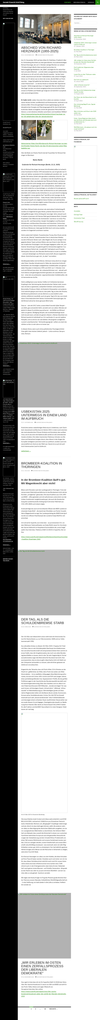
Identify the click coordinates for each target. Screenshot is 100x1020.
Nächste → (53, 1009)
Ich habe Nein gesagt (9, 446)
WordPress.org (78, 221)
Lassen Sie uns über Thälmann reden (85, 74)
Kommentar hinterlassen (45, 55)
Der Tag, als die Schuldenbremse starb (42, 621)
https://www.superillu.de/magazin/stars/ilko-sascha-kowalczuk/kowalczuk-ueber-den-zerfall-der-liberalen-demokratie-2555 (43, 993)
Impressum (91, 2)
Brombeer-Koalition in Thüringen (41, 465)
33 (45, 1009)
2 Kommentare (7, 450)
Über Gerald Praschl (79, 2)
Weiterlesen (6, 264)
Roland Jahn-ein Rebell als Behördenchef (8, 269)
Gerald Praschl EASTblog (13, 2)
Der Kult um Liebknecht (81, 79)
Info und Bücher (8, 18)
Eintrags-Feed (78, 214)
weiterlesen (26, 451)
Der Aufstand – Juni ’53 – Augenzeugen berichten (8, 550)
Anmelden (77, 211)
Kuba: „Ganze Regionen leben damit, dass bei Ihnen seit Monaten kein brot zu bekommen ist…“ (85, 120)
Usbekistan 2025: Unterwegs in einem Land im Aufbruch (44, 415)
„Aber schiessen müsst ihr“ (82, 85)
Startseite (67, 2)
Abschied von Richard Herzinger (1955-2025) (41, 49)
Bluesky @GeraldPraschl (81, 198)
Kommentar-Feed (79, 218)
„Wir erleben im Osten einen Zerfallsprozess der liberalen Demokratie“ (42, 968)
